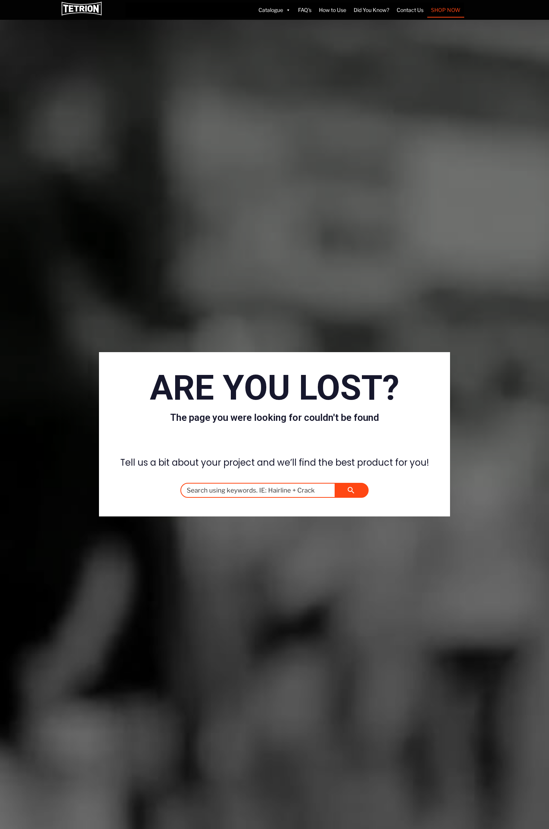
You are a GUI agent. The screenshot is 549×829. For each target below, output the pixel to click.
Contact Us (410, 10)
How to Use (332, 10)
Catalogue (270, 10)
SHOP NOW (445, 10)
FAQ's (304, 10)
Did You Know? (371, 10)
